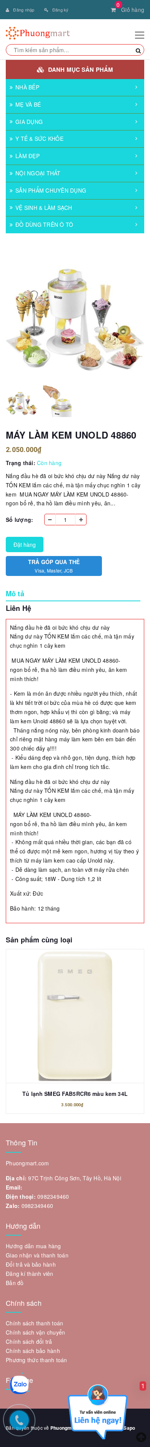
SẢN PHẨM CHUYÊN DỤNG (50, 190)
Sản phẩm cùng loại (39, 940)
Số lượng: (19, 519)
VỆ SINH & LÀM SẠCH (43, 207)
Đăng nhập (23, 10)
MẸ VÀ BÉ (28, 104)
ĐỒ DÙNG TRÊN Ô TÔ (44, 224)
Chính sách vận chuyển (35, 1332)
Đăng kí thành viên (29, 1273)
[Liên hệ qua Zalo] (19, 1384)
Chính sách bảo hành (33, 1351)
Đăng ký (60, 10)
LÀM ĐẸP (27, 156)
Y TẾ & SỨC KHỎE (39, 138)
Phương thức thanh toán (36, 1360)
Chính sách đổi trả (29, 1341)
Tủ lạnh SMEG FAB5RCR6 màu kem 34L (75, 1093)
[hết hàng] (75, 1012)
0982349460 (53, 1196)
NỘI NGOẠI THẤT (38, 173)
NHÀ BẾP (27, 87)
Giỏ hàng (130, 9)
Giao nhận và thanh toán (37, 1255)
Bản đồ (15, 1283)
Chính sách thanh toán (34, 1323)
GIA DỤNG (29, 121)
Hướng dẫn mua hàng (33, 1246)
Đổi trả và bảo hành (31, 1264)
